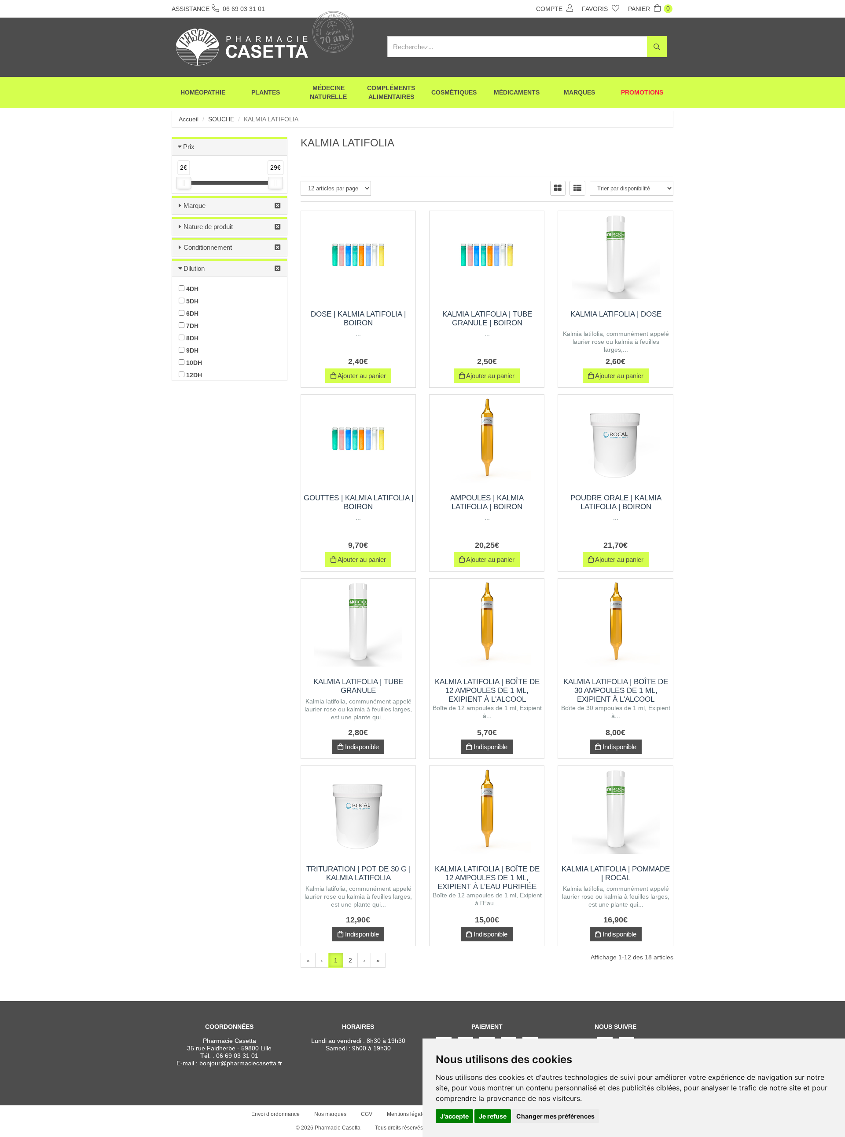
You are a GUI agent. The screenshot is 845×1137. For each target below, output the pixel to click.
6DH (191, 313)
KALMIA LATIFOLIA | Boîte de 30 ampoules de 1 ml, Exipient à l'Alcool (615, 690)
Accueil (188, 119)
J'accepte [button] (454, 1116)
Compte (550, 8)
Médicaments (517, 92)
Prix (189, 146)
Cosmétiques (454, 92)
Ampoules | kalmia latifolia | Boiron (487, 502)
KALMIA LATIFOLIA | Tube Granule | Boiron (487, 318)
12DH (193, 375)
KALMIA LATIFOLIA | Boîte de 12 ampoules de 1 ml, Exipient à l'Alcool (487, 690)
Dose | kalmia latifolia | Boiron (358, 318)
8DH (191, 338)
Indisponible (361, 747)
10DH (193, 362)
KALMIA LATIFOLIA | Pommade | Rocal (616, 873)
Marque (195, 205)
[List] (577, 188)
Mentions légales (407, 1114)
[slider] (183, 183)
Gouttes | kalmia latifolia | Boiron (358, 502)
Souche (221, 119)
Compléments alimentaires (391, 92)
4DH (191, 288)
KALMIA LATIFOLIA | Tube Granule (358, 686)
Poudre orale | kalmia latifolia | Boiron (615, 502)
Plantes (265, 92)
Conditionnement (208, 247)
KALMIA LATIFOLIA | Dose (615, 314)
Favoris (596, 8)
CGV (366, 1114)
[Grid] (558, 188)
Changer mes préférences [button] (555, 1116)
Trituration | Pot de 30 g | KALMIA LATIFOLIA (358, 873)
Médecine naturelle (328, 92)
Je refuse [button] (493, 1116)
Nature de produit (208, 226)
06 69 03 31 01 (237, 1055)
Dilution (194, 268)
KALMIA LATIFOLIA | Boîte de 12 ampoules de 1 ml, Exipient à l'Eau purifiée (487, 878)
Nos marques (330, 1114)
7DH (191, 325)
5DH (191, 301)
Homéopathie (202, 92)
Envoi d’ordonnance (275, 1114)
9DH (191, 350)
